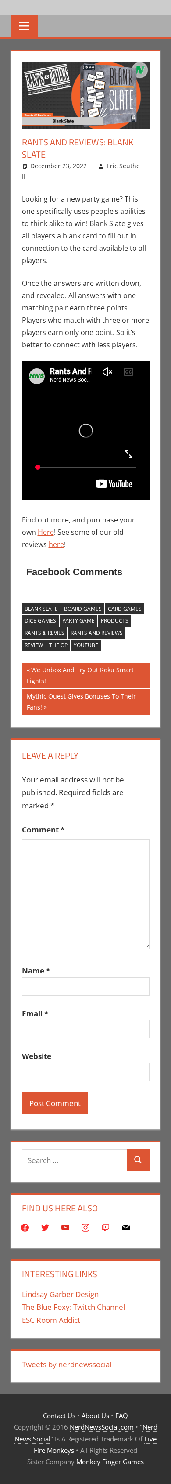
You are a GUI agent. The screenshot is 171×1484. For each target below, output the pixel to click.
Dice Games (40, 620)
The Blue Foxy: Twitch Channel (73, 1307)
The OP (58, 645)
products (114, 620)
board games (83, 608)
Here (46, 532)
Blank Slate (41, 608)
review (34, 645)
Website (36, 1056)
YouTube (86, 645)
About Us (95, 1415)
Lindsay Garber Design (60, 1294)
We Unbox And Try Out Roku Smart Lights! (80, 675)
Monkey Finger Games (110, 1461)
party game (78, 620)
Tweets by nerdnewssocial (66, 1364)
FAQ (121, 1415)
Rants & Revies (44, 633)
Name (36, 970)
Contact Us (59, 1415)
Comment (43, 830)
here (56, 544)
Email (35, 1014)
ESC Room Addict (51, 1320)
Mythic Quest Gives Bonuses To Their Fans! (81, 701)
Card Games (125, 608)
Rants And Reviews (97, 633)
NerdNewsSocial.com (102, 1427)
